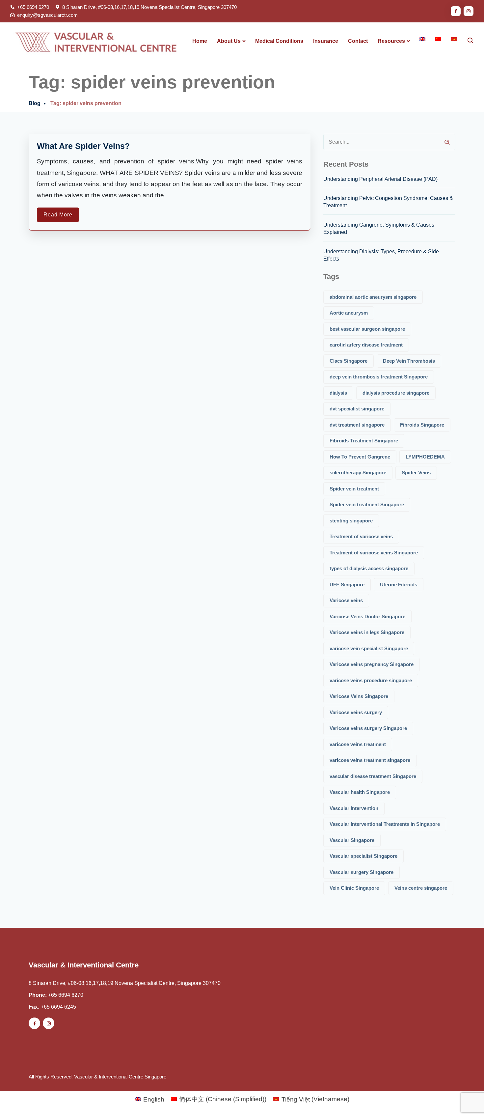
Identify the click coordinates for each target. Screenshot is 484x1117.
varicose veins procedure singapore (371, 680)
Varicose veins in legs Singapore (367, 632)
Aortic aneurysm (349, 313)
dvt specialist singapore (357, 408)
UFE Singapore (347, 584)
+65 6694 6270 (33, 7)
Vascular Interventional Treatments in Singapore (385, 824)
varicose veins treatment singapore (370, 760)
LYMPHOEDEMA (425, 457)
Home (199, 41)
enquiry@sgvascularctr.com (47, 15)
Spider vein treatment (354, 488)
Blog (34, 103)
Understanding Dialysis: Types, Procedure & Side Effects (381, 255)
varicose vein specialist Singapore (369, 648)
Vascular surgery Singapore (361, 872)
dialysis (338, 393)
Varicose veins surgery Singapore (368, 728)
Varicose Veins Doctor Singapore (367, 616)
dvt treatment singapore (357, 425)
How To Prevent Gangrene (360, 457)
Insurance (325, 41)
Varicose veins (346, 600)
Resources (391, 41)
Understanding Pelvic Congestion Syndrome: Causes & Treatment (388, 201)
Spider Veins (416, 472)
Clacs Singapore (348, 361)
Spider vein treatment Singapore (367, 504)
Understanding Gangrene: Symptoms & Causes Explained (378, 228)
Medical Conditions (279, 41)
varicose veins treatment (358, 744)
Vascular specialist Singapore (363, 856)
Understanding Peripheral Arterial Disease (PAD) (380, 179)
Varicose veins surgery (356, 712)
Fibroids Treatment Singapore (364, 440)
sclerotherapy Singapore (358, 472)
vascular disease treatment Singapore (373, 776)
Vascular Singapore (352, 840)
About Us (229, 41)
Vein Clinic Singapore (354, 888)
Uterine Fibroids (398, 584)
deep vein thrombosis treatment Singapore (379, 376)
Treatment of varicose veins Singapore (374, 552)
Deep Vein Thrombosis (409, 361)
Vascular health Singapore (360, 792)
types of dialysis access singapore (369, 568)
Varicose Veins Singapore (359, 696)
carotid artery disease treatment (366, 345)
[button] (464, 1097)
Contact (358, 41)
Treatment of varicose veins (361, 536)
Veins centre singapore (420, 888)
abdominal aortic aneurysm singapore (373, 297)
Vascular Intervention (354, 808)
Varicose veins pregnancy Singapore (372, 664)
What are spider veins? (83, 146)
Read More (57, 214)
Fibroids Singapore (422, 425)
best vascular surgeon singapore (367, 329)
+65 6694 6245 (58, 1007)
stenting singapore (351, 520)
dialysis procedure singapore (396, 393)
